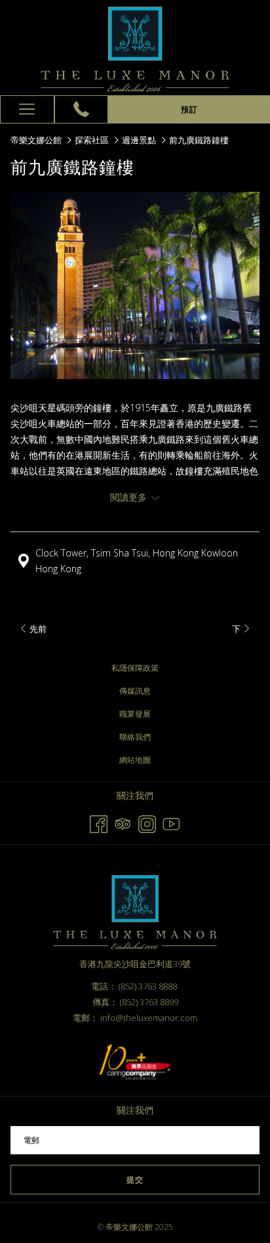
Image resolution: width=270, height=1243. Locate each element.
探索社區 (92, 140)
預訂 (189, 109)
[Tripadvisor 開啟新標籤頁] (123, 822)
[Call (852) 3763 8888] (81, 109)
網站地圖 (135, 760)
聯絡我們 (135, 737)
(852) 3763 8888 (148, 986)
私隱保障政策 (135, 668)
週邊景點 (139, 140)
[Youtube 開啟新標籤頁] (171, 822)
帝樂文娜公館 (36, 140)
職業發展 (135, 714)
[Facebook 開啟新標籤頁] (98, 822)
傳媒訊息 (135, 691)
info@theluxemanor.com (148, 1018)
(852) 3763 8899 (149, 1002)
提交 (135, 1180)
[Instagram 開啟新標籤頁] (147, 822)
